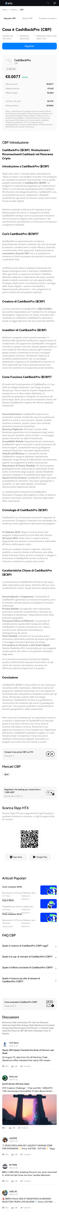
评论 (7, 1066)
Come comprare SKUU (12, 914)
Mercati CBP (27, 18)
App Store (17, 857)
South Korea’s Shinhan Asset (15, 1084)
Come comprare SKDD (12, 887)
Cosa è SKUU (8, 900)
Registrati (29, 46)
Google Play (42, 857)
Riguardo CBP (10, 18)
